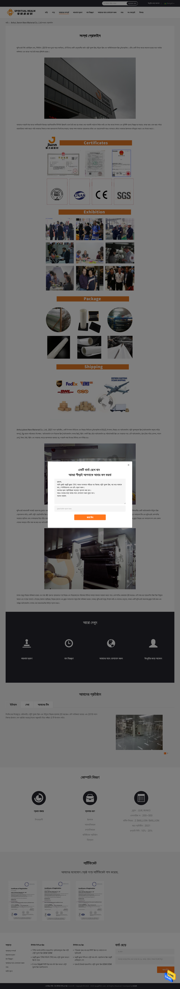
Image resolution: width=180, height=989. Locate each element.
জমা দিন (90, 517)
